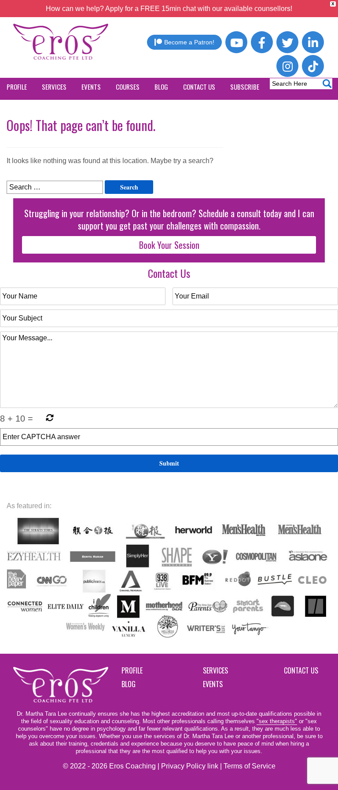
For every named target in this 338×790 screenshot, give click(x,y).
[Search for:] (55, 187)
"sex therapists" (277, 721)
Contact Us (301, 670)
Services (215, 670)
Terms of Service (250, 766)
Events (213, 684)
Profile (132, 670)
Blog (128, 684)
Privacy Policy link (189, 766)
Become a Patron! (189, 42)
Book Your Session (169, 244)
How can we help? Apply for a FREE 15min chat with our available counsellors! (169, 8)
